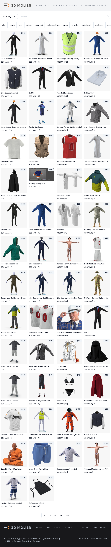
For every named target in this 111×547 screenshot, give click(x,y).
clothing (7, 16)
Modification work (65, 5)
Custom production (93, 5)
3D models (42, 5)
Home (39, 527)
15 (61, 515)
